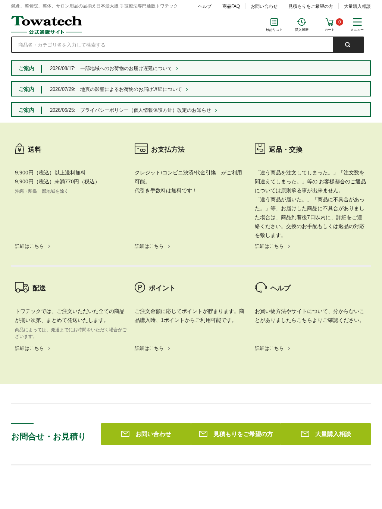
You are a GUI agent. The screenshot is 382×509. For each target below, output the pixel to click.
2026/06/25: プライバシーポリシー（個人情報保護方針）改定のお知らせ (130, 110)
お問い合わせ (264, 6)
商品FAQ (231, 6)
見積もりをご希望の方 (310, 6)
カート (330, 30)
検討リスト (274, 30)
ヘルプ (205, 6)
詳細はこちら (29, 246)
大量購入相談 (357, 6)
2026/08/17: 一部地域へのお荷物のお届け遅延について (111, 68)
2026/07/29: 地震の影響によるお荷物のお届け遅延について (116, 89)
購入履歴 (302, 30)
